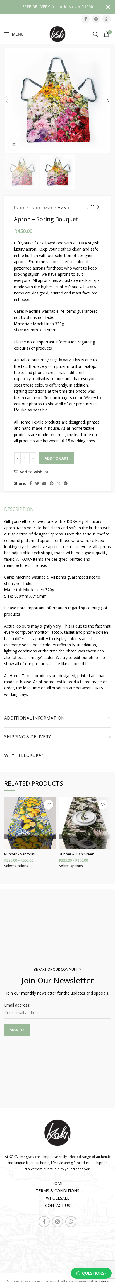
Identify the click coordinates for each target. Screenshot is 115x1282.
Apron (63, 207)
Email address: (17, 1005)
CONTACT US (57, 1205)
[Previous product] (87, 207)
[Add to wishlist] (48, 805)
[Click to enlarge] (14, 144)
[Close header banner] (108, 7)
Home (19, 207)
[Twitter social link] (37, 483)
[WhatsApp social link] (106, 19)
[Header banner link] (49, 7)
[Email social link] (44, 483)
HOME (57, 1183)
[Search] (95, 34)
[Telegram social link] (65, 483)
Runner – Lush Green (76, 854)
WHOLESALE (57, 1198)
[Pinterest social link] (51, 483)
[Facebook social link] (85, 19)
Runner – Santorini (19, 854)
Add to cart (57, 458)
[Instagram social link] (96, 19)
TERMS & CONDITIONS (57, 1190)
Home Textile (41, 207)
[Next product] (98, 207)
